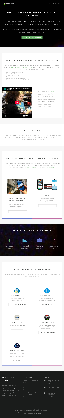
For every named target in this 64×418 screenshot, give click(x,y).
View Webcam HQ (17, 330)
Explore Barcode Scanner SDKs (32, 37)
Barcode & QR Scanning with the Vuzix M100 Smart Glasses (31, 393)
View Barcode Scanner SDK (17, 211)
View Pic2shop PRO (47, 304)
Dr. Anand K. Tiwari (43, 409)
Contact (60, 3)
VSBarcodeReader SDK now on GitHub (31, 380)
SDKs (50, 3)
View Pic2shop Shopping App (18, 304)
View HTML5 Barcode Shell (47, 205)
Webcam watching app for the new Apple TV (31, 386)
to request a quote (49, 167)
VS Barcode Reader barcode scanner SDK (21, 67)
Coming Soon (17, 360)
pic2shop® (53, 91)
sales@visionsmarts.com (53, 389)
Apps (54, 3)
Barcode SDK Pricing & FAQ (33, 167)
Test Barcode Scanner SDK (47, 332)
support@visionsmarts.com (53, 387)
